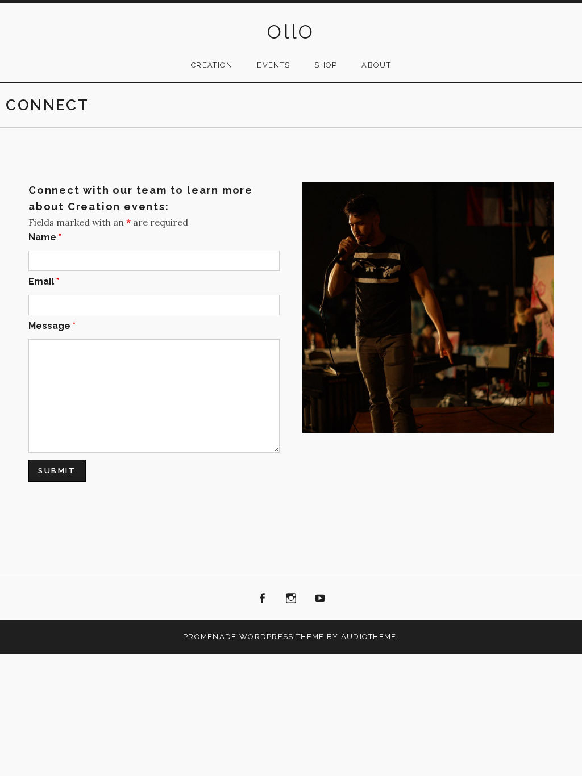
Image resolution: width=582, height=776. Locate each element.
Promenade (210, 636)
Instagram (291, 599)
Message (52, 325)
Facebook (262, 599)
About (376, 65)
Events (273, 65)
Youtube (320, 599)
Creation (211, 65)
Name (44, 237)
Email (43, 281)
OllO (291, 31)
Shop (325, 65)
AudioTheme (369, 636)
